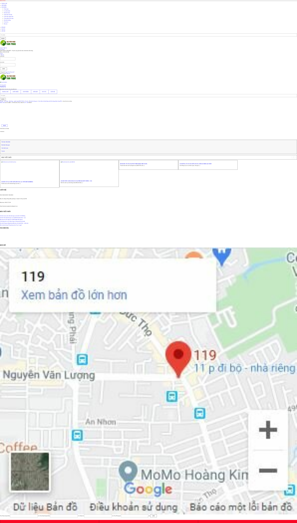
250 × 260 (26, 102)
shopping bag (3, 86)
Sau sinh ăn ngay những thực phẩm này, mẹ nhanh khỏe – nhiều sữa (14, 223)
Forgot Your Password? (9, 72)
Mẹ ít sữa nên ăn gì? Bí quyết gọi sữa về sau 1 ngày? (11, 225)
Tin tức (26, 101)
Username (2, 56)
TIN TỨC (3, 29)
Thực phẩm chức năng (8, 18)
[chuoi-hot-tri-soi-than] (9, 104)
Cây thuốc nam (4, 148)
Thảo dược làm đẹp (8, 14)
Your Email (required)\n (45, 515)
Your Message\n (117, 515)
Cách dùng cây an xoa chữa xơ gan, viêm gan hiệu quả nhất (196, 163)
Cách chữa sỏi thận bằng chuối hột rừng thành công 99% (50, 101)
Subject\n (82, 515)
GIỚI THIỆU (4, 5)
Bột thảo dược (7, 12)
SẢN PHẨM (3, 7)
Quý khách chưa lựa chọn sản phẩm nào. (8, 89)
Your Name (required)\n (5, 515)
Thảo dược (6, 9)
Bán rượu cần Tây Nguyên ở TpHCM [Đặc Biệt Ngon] (133, 163)
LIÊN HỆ (3, 31)
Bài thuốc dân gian (33, 101)
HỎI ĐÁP (3, 27)
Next (4, 125)
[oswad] (3, 82)
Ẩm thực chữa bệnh (5, 141)
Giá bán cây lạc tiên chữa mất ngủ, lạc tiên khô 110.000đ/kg (17, 181)
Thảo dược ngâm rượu (8, 16)
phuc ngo (2, 102)
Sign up (8, 73)
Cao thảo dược (7, 10)
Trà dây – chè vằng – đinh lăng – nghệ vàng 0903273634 (12, 101)
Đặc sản (5, 23)
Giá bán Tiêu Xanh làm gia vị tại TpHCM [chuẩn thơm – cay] (76, 180)
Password (2, 62)
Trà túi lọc (6, 22)
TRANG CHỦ (4, 3)
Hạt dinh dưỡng (7, 20)
